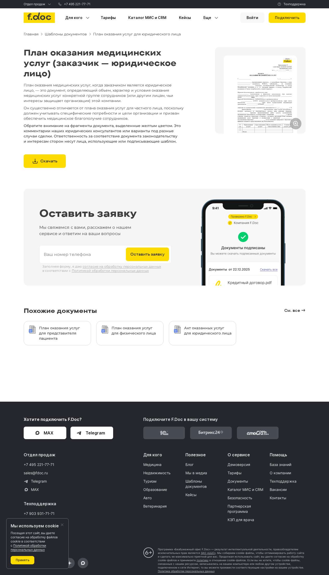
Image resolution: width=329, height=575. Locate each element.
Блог (189, 464)
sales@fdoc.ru (36, 473)
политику (203, 560)
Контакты (278, 498)
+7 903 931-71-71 (39, 513)
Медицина (152, 464)
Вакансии (278, 489)
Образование (155, 489)
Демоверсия (239, 464)
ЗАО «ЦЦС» (208, 552)
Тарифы (235, 473)
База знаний (280, 464)
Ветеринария (155, 506)
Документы (238, 481)
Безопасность (240, 498)
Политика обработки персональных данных (186, 571)
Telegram (39, 481)
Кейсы (191, 494)
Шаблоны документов (196, 484)
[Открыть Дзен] (69, 563)
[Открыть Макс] (83, 563)
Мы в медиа (196, 473)
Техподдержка (294, 4)
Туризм (150, 481)
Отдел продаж (34, 4)
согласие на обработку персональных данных (122, 266)
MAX (35, 489)
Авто (147, 498)
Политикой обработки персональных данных (110, 271)
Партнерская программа (239, 509)
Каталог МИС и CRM (245, 489)
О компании (280, 473)
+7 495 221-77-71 (77, 4)
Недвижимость (157, 473)
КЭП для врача (241, 519)
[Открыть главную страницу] (39, 17)
